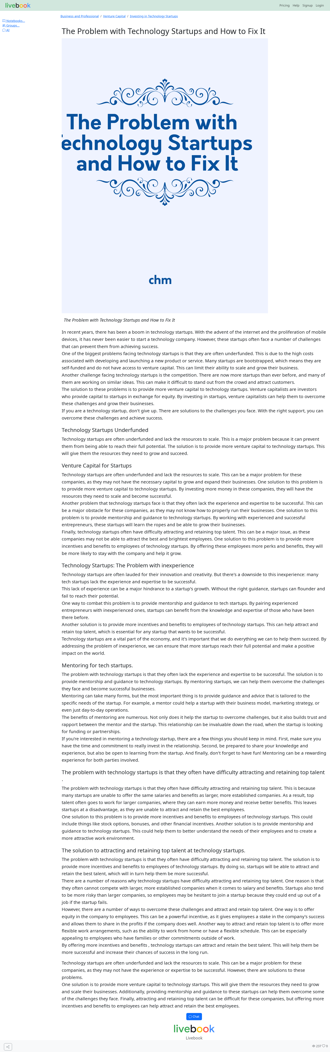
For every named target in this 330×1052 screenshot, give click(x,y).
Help (296, 5)
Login (320, 5)
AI (7, 30)
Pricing (284, 5)
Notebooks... (15, 21)
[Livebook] (18, 5)
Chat (195, 1016)
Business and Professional (79, 16)
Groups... (13, 25)
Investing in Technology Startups (154, 16)
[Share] (8, 1047)
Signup (307, 5)
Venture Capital (114, 16)
